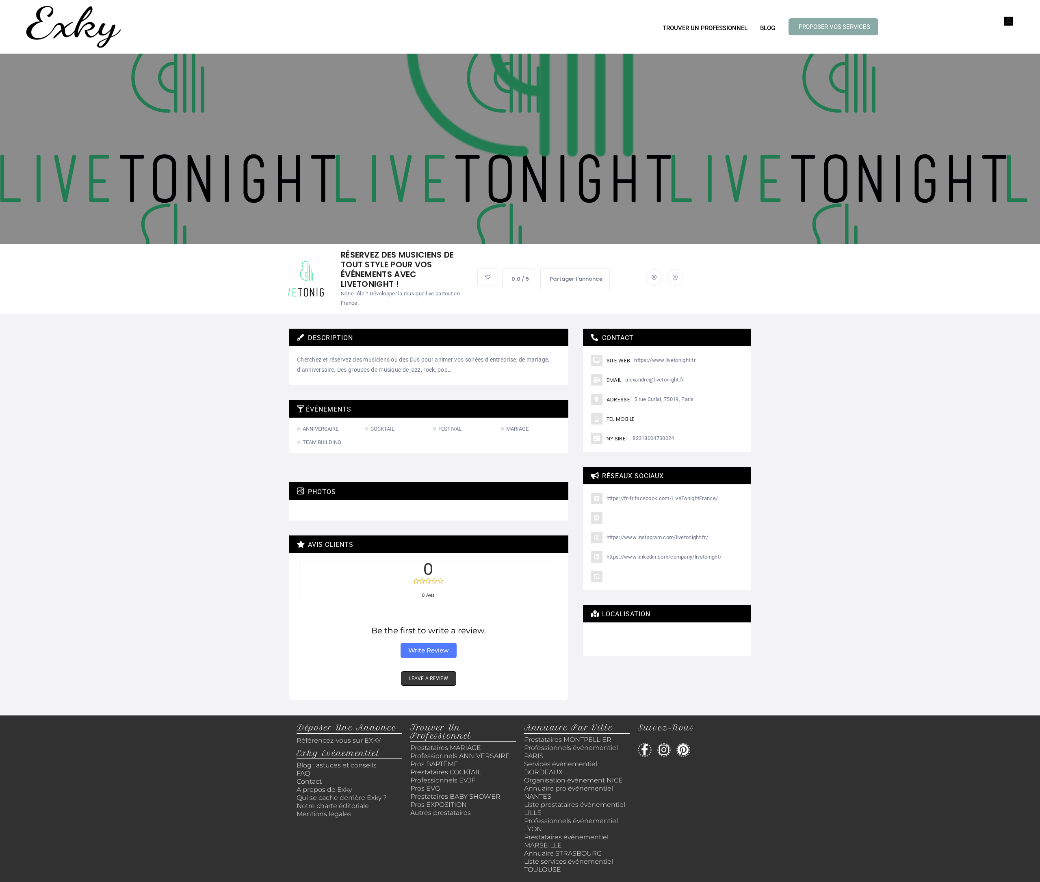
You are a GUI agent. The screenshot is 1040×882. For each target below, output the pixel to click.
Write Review (428, 650)
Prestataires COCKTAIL (445, 772)
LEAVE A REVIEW (428, 678)
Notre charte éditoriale (333, 806)
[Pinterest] (683, 750)
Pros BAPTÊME (434, 764)
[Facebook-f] (645, 750)
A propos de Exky (325, 789)
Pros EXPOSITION (438, 804)
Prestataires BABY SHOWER (455, 796)
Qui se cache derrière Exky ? (342, 798)
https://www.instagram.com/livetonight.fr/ (657, 537)
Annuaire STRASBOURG (563, 853)
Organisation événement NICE (573, 780)
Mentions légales (324, 814)
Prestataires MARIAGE (445, 748)
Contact (309, 781)
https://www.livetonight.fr (665, 360)
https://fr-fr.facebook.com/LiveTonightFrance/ (662, 498)
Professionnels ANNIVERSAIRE (460, 756)
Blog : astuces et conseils (337, 765)
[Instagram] (664, 750)
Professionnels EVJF (442, 780)
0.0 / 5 (520, 279)
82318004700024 (653, 438)
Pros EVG (425, 788)
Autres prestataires (440, 813)
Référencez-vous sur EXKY (339, 740)
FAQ (303, 773)
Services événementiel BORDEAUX (560, 768)
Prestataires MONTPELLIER (567, 739)
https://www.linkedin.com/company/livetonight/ (664, 557)
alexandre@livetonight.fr (654, 380)
